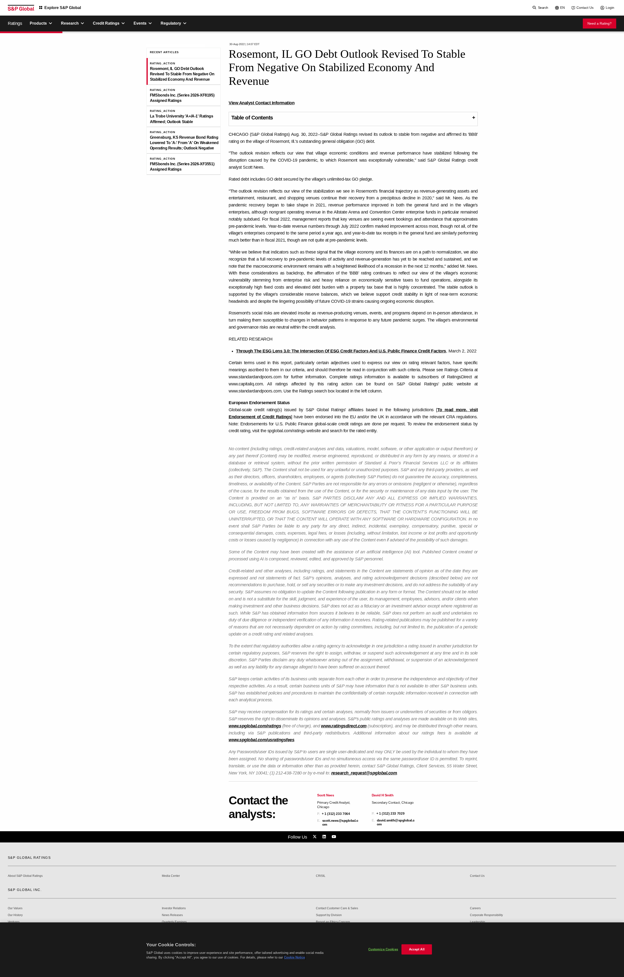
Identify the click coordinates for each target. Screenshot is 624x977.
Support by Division (329, 915)
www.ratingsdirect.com (344, 725)
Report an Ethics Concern (333, 922)
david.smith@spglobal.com (396, 822)
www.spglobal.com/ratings (255, 725)
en (562, 8)
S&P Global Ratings (29, 858)
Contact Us (585, 8)
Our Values (15, 908)
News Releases (172, 915)
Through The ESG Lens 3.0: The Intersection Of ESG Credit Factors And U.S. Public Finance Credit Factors (341, 351)
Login (610, 8)
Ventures (14, 922)
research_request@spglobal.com (364, 773)
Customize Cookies (383, 949)
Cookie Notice (294, 957)
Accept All (417, 949)
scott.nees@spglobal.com (340, 822)
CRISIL (320, 876)
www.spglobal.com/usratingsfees (261, 739)
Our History (15, 915)
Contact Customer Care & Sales (337, 908)
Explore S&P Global (62, 8)
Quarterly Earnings (174, 922)
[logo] (21, 8)
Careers (475, 908)
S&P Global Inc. (25, 890)
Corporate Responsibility (486, 915)
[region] (312, 949)
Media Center (171, 876)
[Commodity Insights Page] (315, 837)
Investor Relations (174, 908)
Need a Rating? (599, 23)
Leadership (477, 922)
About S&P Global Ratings (25, 876)
